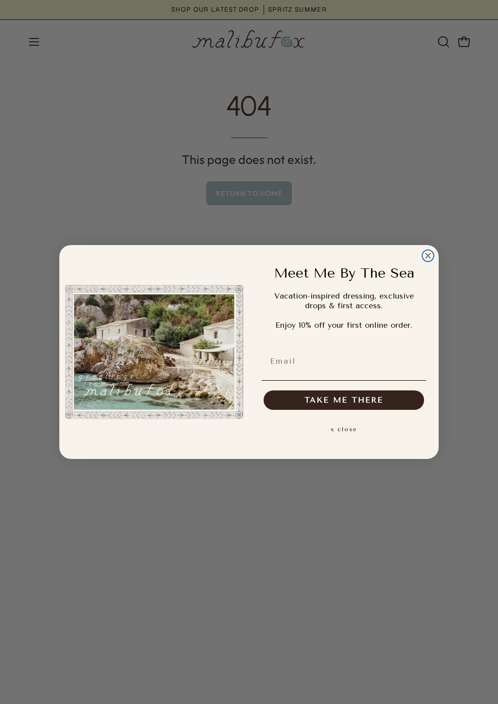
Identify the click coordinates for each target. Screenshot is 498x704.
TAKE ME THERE (343, 400)
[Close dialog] (428, 256)
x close (344, 429)
